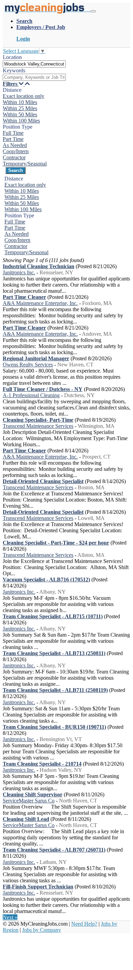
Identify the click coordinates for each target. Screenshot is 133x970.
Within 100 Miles (21, 121)
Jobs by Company (41, 930)
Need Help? (84, 924)
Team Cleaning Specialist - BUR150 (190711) (54, 727)
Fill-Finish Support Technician (38, 886)
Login (23, 39)
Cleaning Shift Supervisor (32, 794)
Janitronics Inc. (19, 272)
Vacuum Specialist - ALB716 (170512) (46, 579)
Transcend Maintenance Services (38, 426)
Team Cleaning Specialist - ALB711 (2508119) (55, 690)
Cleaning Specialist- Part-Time (38, 420)
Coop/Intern (16, 151)
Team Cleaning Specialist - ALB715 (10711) (53, 616)
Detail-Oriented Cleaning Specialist (43, 481)
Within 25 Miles (20, 108)
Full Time (13, 133)
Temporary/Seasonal (25, 164)
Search (24, 21)
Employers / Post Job (40, 27)
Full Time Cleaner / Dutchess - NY (43, 389)
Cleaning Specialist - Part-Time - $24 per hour (56, 543)
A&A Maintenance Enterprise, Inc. (40, 303)
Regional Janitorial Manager (36, 358)
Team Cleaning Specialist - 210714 (42, 764)
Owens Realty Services (28, 364)
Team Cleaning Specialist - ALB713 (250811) (54, 653)
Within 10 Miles (20, 102)
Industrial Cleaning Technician (38, 266)
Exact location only (23, 96)
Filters (11, 84)
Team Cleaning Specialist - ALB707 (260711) (54, 850)
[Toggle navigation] (93, 11)
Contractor (14, 157)
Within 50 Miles (20, 114)
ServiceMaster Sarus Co (29, 800)
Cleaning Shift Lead (26, 819)
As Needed (15, 145)
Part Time (13, 139)
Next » (10, 917)
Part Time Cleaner (24, 297)
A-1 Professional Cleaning (31, 395)
